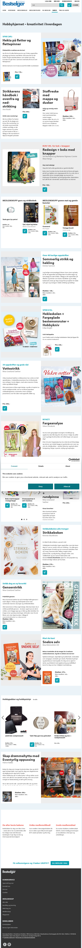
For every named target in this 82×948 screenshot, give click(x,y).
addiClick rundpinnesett (14, 736)
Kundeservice (67, 1)
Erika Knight (47, 328)
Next (39, 492)
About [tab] (67, 466)
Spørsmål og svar (8, 883)
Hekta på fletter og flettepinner (17, 42)
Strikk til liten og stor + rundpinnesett (62, 737)
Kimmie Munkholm (50, 535)
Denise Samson (49, 266)
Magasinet (6, 915)
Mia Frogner (46, 228)
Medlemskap (7, 911)
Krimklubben (7, 924)
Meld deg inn (7, 908)
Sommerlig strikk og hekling (58, 261)
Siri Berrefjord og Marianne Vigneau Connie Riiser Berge (60, 157)
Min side (57, 1)
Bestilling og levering (9, 905)
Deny (40, 486)
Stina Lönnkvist (49, 426)
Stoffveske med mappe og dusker (51, 97)
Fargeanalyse (53, 423)
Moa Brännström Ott (51, 645)
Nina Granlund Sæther (11, 371)
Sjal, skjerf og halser (30, 224)
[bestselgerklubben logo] (9, 872)
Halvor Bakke (8, 762)
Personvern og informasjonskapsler (25, 937)
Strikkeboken (53, 532)
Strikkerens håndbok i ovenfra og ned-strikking (11, 98)
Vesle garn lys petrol (10, 219)
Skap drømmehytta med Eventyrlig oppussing (21, 758)
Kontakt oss (6, 886)
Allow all (67, 486)
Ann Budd (7, 109)
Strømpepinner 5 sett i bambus (28, 500)
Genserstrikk (12, 587)
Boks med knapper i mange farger (12, 500)
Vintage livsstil (68, 228)
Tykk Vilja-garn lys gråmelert (40, 736)
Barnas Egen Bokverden (10, 928)
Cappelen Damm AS (9, 937)
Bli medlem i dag (59, 863)
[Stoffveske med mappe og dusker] (71, 102)
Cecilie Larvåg (66, 230)
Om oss (77, 1)
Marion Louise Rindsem (29, 226)
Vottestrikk (11, 368)
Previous (3, 492)
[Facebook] (5, 945)
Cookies (5, 892)
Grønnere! (46, 226)
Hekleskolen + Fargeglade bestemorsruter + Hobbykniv (56, 319)
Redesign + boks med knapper (59, 151)
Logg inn (48, 1)
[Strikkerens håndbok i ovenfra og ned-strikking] (31, 99)
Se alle (35, 699)
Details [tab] (41, 466)
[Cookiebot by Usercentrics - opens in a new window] (70, 460)
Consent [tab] (14, 466)
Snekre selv (51, 642)
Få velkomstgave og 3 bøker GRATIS (30, 863)
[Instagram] (9, 945)
